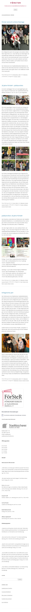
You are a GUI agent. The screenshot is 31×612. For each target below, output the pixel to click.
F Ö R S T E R (15, 3)
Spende (24, 380)
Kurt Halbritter (5, 602)
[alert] (15, 415)
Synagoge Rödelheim (6, 591)
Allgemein (25, 74)
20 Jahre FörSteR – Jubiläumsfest (12, 85)
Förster (15, 76)
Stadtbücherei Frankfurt (7, 588)
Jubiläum (26, 205)
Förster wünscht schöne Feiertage (13, 22)
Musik (6, 205)
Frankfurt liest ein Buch (7, 598)
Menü (15, 9)
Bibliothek (16, 380)
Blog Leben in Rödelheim (7, 595)
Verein (19, 76)
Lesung (3, 205)
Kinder (26, 203)
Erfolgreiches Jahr (7, 293)
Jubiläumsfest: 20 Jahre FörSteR (12, 216)
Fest (21, 282)
